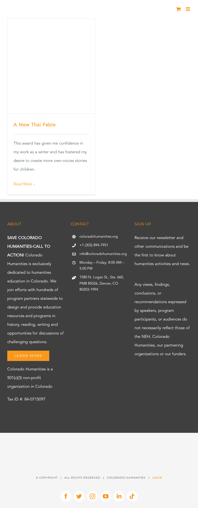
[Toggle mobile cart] (178, 9)
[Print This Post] (99, 441)
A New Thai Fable (35, 125)
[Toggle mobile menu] (188, 9)
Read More (23, 184)
